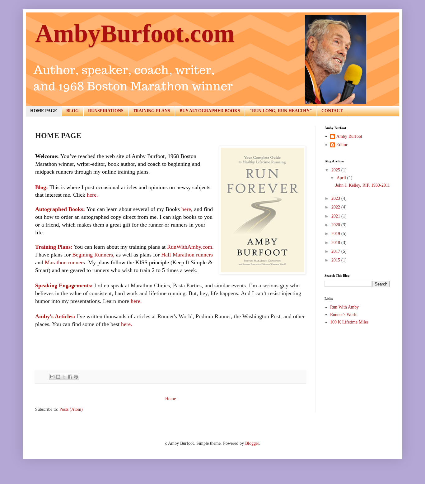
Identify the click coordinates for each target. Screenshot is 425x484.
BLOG (72, 110)
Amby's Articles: (55, 316)
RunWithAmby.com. (190, 247)
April (342, 177)
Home (170, 398)
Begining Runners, (93, 255)
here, (187, 209)
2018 (336, 242)
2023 (336, 198)
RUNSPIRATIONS (106, 110)
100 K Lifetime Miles (349, 322)
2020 (336, 225)
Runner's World (343, 314)
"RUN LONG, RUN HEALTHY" (281, 110)
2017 (336, 251)
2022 (336, 207)
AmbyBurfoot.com (135, 33)
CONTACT (332, 110)
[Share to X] (64, 377)
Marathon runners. (65, 262)
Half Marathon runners (187, 255)
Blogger (252, 443)
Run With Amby (344, 307)
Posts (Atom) (71, 409)
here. (92, 195)
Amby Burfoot (349, 136)
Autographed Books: (60, 209)
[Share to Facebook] (70, 377)
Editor (342, 144)
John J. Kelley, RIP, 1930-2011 (362, 185)
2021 (336, 216)
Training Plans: (53, 247)
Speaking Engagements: (64, 285)
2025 (336, 170)
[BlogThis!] (58, 377)
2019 (336, 233)
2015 (336, 260)
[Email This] (52, 377)
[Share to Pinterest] (76, 377)
